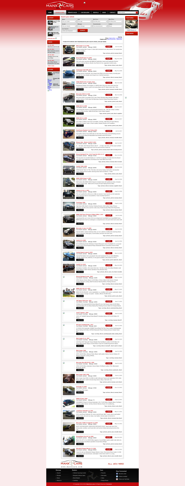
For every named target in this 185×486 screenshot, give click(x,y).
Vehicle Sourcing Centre (79, 473)
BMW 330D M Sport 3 (82, 178)
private (108, 53)
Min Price (95, 19)
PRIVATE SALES (72, 12)
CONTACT (112, 12)
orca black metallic (117, 272)
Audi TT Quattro (80, 312)
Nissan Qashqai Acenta (82, 276)
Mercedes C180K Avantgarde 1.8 (85, 423)
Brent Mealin (76, 478)
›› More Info (80, 53)
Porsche (103, 473)
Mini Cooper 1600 (81, 374)
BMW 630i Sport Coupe (56, 85)
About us (59, 480)
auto (117, 65)
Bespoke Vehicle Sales (79, 475)
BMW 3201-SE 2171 (81, 288)
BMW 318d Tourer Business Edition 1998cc (88, 214)
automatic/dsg (114, 308)
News (58, 478)
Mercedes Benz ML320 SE (83, 362)
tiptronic (116, 260)
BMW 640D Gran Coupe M (56, 33)
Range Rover (104, 480)
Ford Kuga (79, 202)
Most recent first (111, 39)
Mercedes (103, 475)
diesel (113, 65)
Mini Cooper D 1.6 (81, 338)
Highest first (112, 38)
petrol (112, 53)
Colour (110, 24)
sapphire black (118, 186)
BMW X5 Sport (80, 398)
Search (59, 473)
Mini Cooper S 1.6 (81, 45)
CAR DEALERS (85, 12)
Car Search (65, 29)
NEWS (104, 12)
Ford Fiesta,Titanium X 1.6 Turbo (85, 130)
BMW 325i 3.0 (80, 106)
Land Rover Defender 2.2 (83, 410)
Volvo (102, 478)
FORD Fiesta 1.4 (131, 30)
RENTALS (96, 12)
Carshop (75, 480)
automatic (115, 370)
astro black (119, 382)
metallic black (118, 89)
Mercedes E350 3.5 (81, 94)
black (120, 53)
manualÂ (107, 346)
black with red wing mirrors (114, 149)
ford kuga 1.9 (79, 386)
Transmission (96, 24)
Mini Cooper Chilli (81, 350)
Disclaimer (109, 484)
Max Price (111, 19)
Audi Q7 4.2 (79, 264)
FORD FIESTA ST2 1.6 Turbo (83, 82)
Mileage (80, 24)
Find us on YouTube (124, 479)
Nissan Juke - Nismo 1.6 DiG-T (84, 142)
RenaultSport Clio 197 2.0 (83, 436)
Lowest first (119, 38)
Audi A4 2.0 (79, 240)
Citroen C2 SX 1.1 (81, 190)
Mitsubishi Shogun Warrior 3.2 (84, 448)
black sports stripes (116, 346)
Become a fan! (122, 473)
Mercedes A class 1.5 (82, 228)
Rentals (59, 475)
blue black (119, 418)
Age (79, 19)
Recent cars (51, 38)
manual (116, 53)
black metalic (118, 161)
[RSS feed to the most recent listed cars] (56, 38)
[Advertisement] (131, 64)
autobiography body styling (111, 333)
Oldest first (119, 39)
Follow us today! (123, 476)
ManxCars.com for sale (53, 46)
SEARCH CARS (60, 12)
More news (51, 66)
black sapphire (118, 113)
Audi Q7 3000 (80, 166)
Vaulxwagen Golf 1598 (82, 70)
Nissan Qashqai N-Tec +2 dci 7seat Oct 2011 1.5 (89, 154)
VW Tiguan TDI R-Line (82, 300)
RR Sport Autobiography (83, 324)
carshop (107, 284)
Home (50, 12)
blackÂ (120, 320)
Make (63, 19)
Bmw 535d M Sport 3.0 (82, 58)
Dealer (64, 24)
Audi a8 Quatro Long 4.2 (82, 252)
